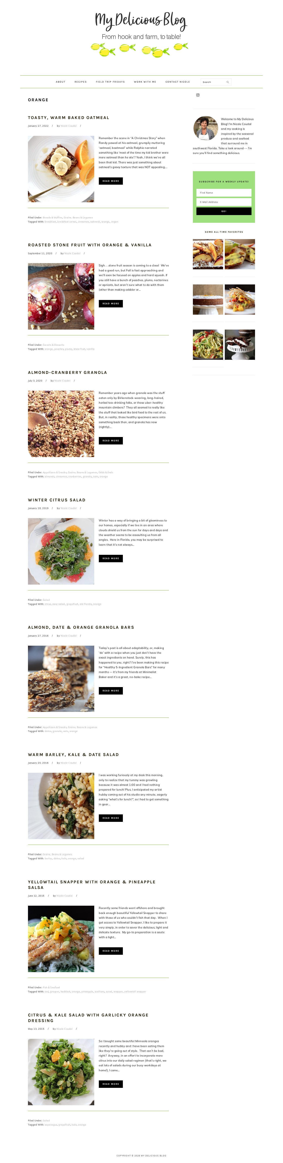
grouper (54, 991)
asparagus (51, 1124)
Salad (46, 599)
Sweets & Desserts (53, 344)
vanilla (91, 349)
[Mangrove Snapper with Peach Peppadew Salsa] (240, 313)
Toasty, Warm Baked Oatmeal (68, 117)
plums (68, 349)
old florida (86, 604)
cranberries (74, 476)
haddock (66, 991)
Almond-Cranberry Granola (67, 372)
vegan (114, 221)
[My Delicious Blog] (141, 71)
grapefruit (72, 604)
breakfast (50, 221)
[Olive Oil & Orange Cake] (208, 313)
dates (48, 731)
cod (47, 991)
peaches (59, 349)
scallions (100, 991)
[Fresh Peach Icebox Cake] (208, 268)
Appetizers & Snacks (55, 472)
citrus (48, 604)
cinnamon (83, 221)
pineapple (87, 991)
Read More (111, 181)
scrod (109, 991)
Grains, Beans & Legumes (78, 217)
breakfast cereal (66, 221)
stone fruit (79, 349)
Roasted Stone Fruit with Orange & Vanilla (90, 244)
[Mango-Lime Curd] (240, 268)
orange (106, 221)
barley (48, 858)
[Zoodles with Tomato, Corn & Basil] (208, 358)
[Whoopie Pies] (240, 358)
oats (95, 476)
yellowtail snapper (135, 991)
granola (87, 476)
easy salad (58, 604)
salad (80, 858)
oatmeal (95, 221)
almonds (50, 476)
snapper (118, 991)
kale (64, 858)
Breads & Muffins (52, 217)
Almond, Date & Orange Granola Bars (81, 627)
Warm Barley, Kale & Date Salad (73, 754)
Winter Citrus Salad (57, 499)
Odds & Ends (106, 472)
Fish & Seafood (51, 987)
